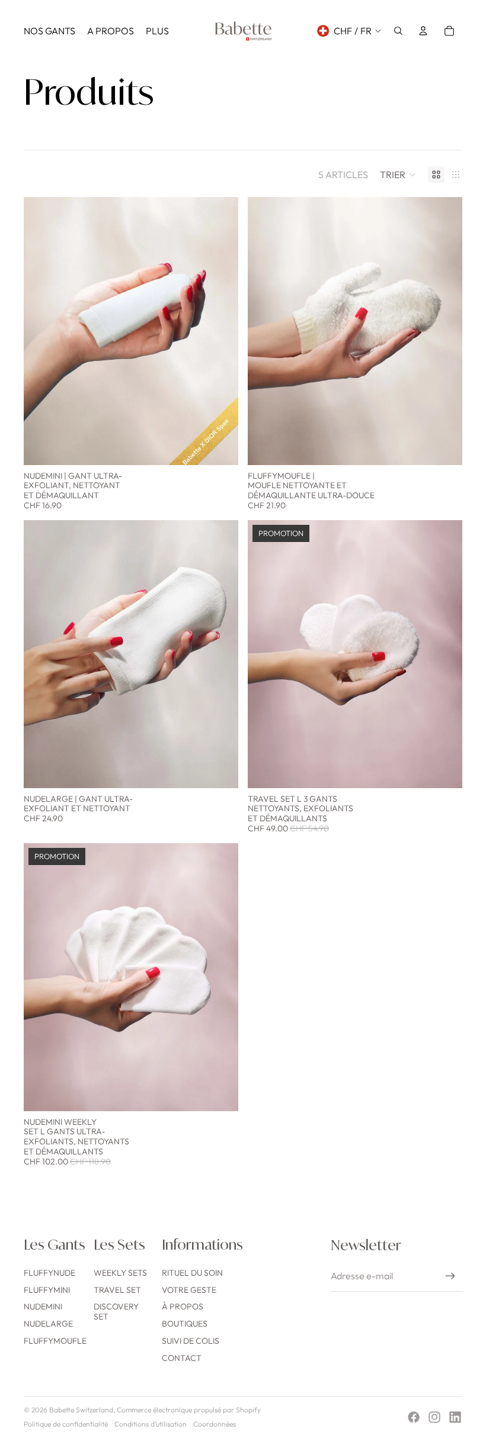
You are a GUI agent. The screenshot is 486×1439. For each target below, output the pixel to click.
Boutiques (184, 1323)
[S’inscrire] (450, 1276)
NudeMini (43, 1306)
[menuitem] (49, 31)
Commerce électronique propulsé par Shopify (189, 1409)
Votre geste (189, 1290)
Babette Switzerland (81, 1409)
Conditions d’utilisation (150, 1423)
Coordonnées (214, 1423)
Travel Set (117, 1290)
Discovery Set (116, 1311)
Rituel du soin (192, 1272)
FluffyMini (47, 1290)
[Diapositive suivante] (220, 331)
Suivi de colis (190, 1340)
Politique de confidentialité (66, 1423)
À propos (182, 1306)
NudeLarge (48, 1323)
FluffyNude (49, 1272)
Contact (182, 1358)
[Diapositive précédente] (41, 331)
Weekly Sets (120, 1272)
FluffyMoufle (55, 1340)
